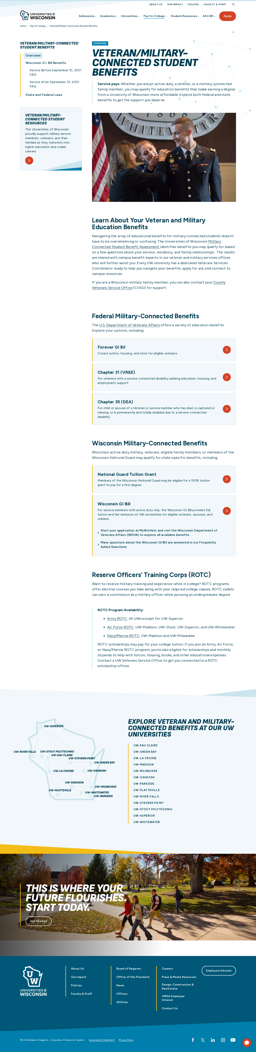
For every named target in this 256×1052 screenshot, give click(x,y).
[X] (203, 1040)
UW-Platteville (60, 790)
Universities (129, 16)
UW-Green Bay (104, 762)
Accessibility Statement (102, 1040)
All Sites (122, 1002)
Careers (167, 968)
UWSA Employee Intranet (173, 998)
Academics (107, 16)
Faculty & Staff (215, 4)
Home (23, 26)
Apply (228, 16)
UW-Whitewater (97, 792)
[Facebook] (193, 1040)
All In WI (208, 16)
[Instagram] (223, 1040)
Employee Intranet (219, 970)
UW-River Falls (25, 752)
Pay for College (154, 16)
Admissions (86, 16)
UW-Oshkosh (96, 770)
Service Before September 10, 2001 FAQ (55, 72)
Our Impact (175, 4)
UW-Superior (53, 726)
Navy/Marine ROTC (123, 636)
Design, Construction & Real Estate (178, 986)
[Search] (233, 4)
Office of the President (133, 977)
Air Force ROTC (120, 627)
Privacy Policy (126, 1040)
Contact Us (170, 1008)
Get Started (38, 921)
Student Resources (184, 16)
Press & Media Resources (179, 977)
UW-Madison (74, 782)
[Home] (37, 15)
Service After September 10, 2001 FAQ (54, 84)
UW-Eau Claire (62, 755)
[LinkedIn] (213, 1040)
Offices (121, 993)
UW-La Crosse (63, 771)
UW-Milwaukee (105, 786)
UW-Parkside (103, 796)
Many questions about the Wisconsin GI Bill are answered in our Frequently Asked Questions (158, 544)
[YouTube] (233, 1040)
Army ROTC (117, 618)
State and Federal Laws (44, 95)
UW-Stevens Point (82, 758)
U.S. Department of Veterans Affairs (129, 325)
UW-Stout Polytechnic (57, 751)
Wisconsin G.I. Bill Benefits (46, 63)
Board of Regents (128, 968)
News (120, 985)
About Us (155, 4)
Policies (193, 4)
